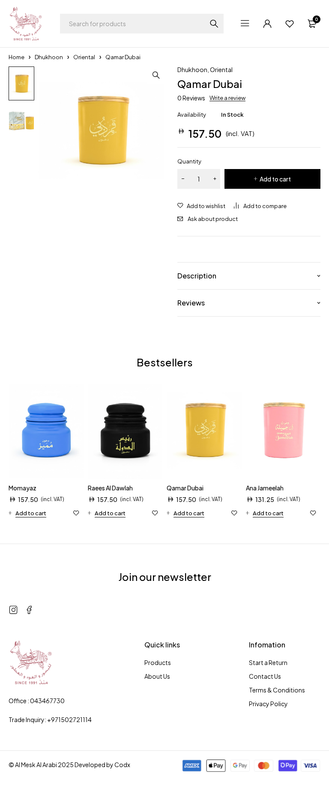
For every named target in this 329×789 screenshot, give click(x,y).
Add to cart (275, 179)
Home (16, 57)
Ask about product (213, 218)
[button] (155, 75)
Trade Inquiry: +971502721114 (50, 719)
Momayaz (22, 488)
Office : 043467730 (37, 700)
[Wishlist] (289, 23)
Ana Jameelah (265, 488)
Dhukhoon (49, 57)
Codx (122, 764)
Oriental (84, 57)
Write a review (227, 98)
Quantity (189, 161)
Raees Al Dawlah (110, 488)
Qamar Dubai (185, 488)
